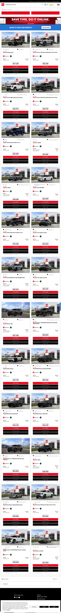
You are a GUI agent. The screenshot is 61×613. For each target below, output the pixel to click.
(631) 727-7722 (42, 596)
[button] (29, 38)
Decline (44, 606)
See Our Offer (46, 27)
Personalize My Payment (15, 69)
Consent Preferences (9, 612)
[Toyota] (2, 4)
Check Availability (15, 66)
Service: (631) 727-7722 (40, 1)
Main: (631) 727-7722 (32, 1)
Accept (54, 606)
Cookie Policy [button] (10, 608)
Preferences (34, 606)
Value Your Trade (15, 72)
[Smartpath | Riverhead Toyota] (30, 20)
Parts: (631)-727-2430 (48, 1)
